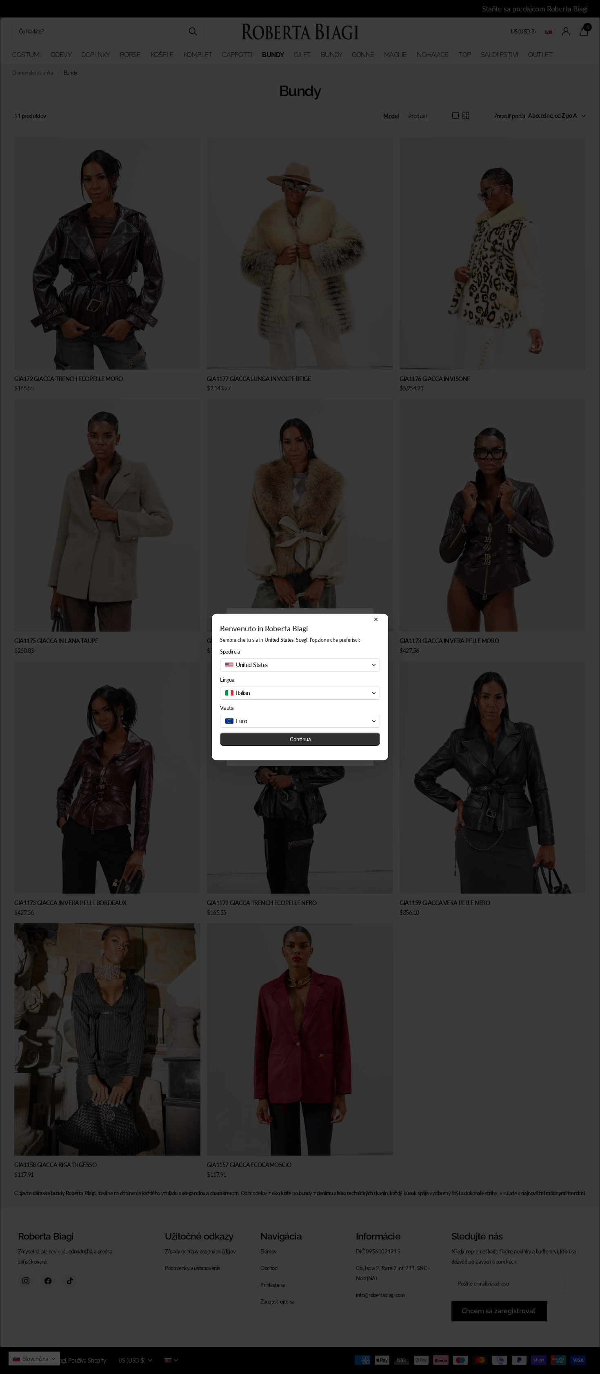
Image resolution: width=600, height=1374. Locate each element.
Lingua (227, 679)
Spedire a (230, 651)
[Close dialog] (376, 619)
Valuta (226, 708)
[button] (300, 665)
